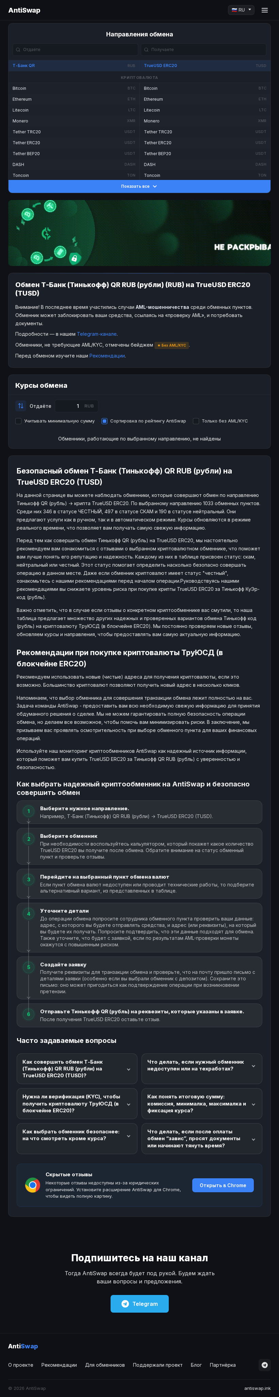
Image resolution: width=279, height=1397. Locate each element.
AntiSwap (24, 10)
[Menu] (265, 10)
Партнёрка (223, 1365)
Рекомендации (107, 356)
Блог (196, 1365)
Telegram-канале (97, 334)
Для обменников (105, 1365)
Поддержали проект (158, 1365)
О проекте (20, 1365)
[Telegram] (265, 1365)
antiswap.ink (257, 1388)
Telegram (145, 1303)
